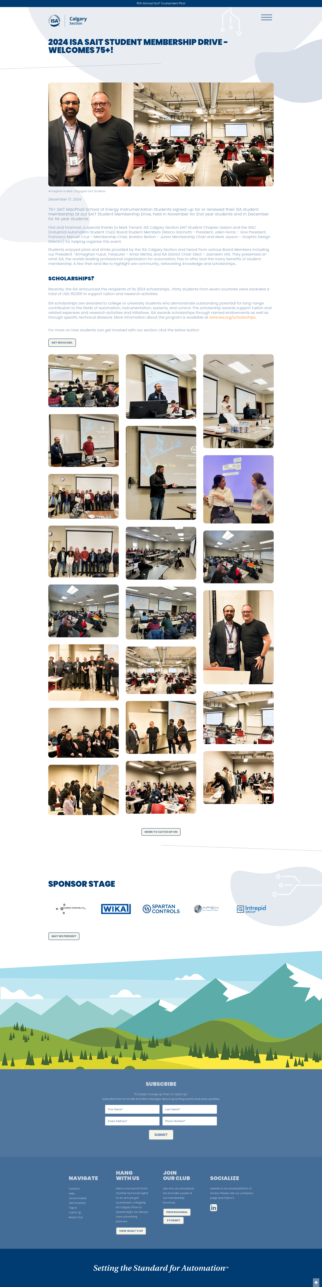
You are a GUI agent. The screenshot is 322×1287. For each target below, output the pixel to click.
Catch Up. (75, 1212)
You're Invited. (78, 1198)
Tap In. (73, 1208)
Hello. (72, 1193)
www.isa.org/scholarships (232, 317)
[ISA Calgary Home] (67, 26)
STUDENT (173, 1220)
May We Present (63, 936)
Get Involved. (77, 1203)
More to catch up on (161, 832)
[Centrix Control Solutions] (206, 909)
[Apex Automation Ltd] (116, 909)
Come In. (74, 1189)
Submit (161, 1135)
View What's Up (131, 1231)
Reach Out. (76, 1217)
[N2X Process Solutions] (251, 909)
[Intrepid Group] (161, 909)
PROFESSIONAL (177, 1212)
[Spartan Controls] (70, 909)
